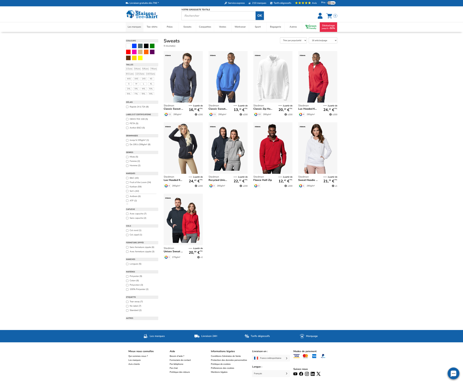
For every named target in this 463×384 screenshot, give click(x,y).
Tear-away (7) (136, 301)
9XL (151, 93)
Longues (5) (135, 263)
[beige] (140, 52)
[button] (453, 373)
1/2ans (129, 68)
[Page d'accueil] (151, 14)
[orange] (146, 52)
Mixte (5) (134, 156)
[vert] (152, 46)
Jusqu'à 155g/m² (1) (139, 140)
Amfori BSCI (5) (137, 127)
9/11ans (129, 73)
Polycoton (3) (136, 284)
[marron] (128, 58)
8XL (143, 93)
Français (258, 373)
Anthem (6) (135, 196)
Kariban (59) (136, 186)
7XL (136, 93)
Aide (172, 351)
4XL (143, 88)
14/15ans (150, 73)
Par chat (174, 368)
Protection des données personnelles (229, 360)
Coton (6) (134, 280)
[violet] (152, 52)
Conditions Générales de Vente (226, 356)
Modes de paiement (305, 351)
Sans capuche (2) (138, 218)
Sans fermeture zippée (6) (142, 247)
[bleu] (134, 46)
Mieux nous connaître (141, 351)
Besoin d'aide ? (177, 356)
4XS (129, 78)
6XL (129, 93)
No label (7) (135, 305)
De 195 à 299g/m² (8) (140, 144)
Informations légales (223, 351)
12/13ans (139, 73)
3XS (136, 78)
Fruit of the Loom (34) (140, 182)
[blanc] (128, 46)
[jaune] (134, 58)
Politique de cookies (221, 364)
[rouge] (128, 52)
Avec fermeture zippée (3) (142, 251)
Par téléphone (176, 364)
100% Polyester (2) (139, 289)
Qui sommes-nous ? (138, 356)
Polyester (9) (136, 276)
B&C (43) (134, 178)
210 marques (259, 3)
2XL (129, 88)
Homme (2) (135, 165)
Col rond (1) (135, 230)
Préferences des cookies (222, 368)
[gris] (140, 46)
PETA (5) (134, 123)
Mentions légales (219, 372)
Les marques (134, 360)
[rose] (134, 52)
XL (151, 83)
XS (151, 78)
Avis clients (134, 364)
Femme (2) (135, 161)
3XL (136, 88)
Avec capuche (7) (138, 213)
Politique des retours (180, 372)
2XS (144, 78)
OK (259, 15)
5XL (151, 88)
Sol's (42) (134, 191)
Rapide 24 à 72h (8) (139, 106)
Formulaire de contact (180, 360)
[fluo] (140, 58)
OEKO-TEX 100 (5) (139, 119)
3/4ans (137, 68)
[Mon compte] (320, 16)
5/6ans (145, 68)
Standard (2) (136, 310)
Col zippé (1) (136, 234)
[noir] (146, 46)
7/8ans (153, 68)
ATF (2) (133, 200)
